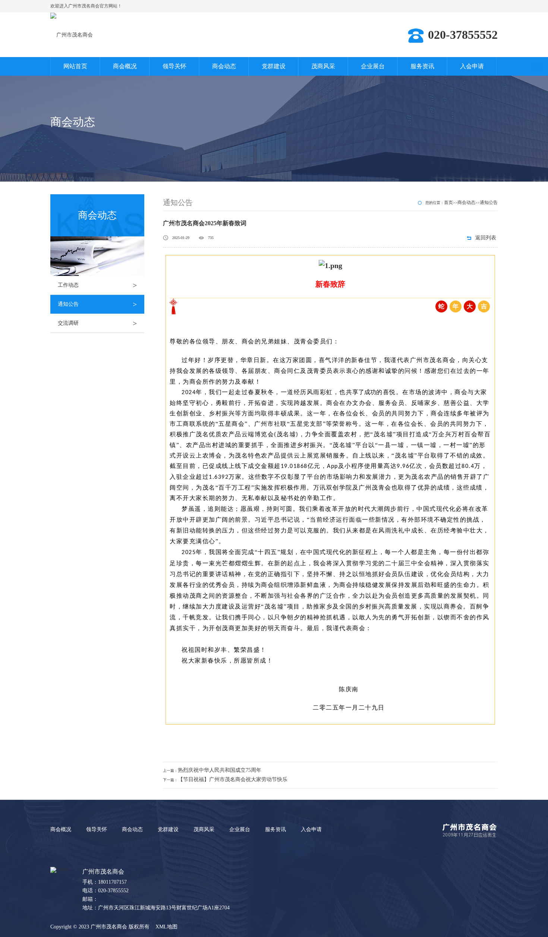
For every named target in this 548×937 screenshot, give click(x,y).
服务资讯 (422, 66)
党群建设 (274, 66)
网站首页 (75, 66)
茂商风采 (323, 66)
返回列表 (485, 237)
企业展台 (373, 66)
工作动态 (97, 285)
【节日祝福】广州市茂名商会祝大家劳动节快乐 (232, 779)
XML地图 (166, 927)
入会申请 (472, 66)
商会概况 (125, 66)
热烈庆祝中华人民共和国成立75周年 (219, 770)
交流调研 (97, 323)
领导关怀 (174, 66)
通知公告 (97, 304)
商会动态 (224, 66)
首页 (448, 202)
